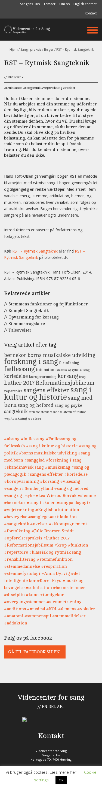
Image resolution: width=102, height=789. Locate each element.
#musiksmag (57, 467)
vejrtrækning (52, 88)
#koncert (35, 594)
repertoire (13, 391)
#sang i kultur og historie (52, 446)
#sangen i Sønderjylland (28, 488)
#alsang (12, 438)
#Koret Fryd (49, 580)
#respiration (54, 566)
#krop (60, 545)
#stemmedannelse (22, 566)
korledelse (16, 376)
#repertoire (16, 552)
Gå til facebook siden (34, 652)
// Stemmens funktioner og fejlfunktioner (46, 304)
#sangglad (34, 460)
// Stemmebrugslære (24, 323)
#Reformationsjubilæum (28, 545)
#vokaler (86, 608)
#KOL (51, 608)
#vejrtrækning (19, 509)
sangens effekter (46, 390)
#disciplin (14, 594)
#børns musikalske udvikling (48, 453)
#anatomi (13, 616)
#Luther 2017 (56, 538)
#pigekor (54, 594)
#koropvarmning (21, 481)
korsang (68, 376)
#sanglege (38, 516)
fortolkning (69, 362)
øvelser (70, 88)
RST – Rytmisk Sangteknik (35, 251)
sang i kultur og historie (47, 393)
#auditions (15, 608)
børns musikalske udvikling (61, 355)
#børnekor (15, 502)
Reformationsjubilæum (65, 383)
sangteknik (33, 88)
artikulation (14, 88)
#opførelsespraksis (23, 538)
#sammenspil (37, 616)
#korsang (49, 481)
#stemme (87, 495)
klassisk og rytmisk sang (73, 370)
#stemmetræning (64, 601)
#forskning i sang (64, 460)
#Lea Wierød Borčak (56, 495)
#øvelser (39, 523)
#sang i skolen (41, 502)
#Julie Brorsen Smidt (53, 531)
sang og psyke (68, 405)
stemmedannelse (51, 412)
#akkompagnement (68, 523)
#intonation (67, 509)
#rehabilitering (20, 559)
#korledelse (76, 474)
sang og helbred (35, 405)
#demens (67, 608)
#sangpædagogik (74, 502)
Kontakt (91, 13)
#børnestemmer (69, 587)
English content (85, 4)
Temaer (49, 4)
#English (44, 509)
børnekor (15, 355)
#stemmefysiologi (22, 573)
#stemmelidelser (69, 616)
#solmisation (39, 587)
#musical (36, 608)
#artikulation (63, 516)
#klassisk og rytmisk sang (55, 552)
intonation (45, 370)
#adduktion (15, 623)
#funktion (78, 545)
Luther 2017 (19, 383)
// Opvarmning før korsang (31, 317)
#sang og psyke (19, 495)
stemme (34, 412)
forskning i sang (31, 361)
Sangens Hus (30, 4)
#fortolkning (17, 531)
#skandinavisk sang (24, 467)
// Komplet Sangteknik (26, 310)
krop (82, 377)
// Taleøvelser (18, 330)
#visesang (70, 481)
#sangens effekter (45, 474)
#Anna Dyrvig (55, 573)
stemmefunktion (74, 412)
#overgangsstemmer (24, 601)
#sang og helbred (71, 488)
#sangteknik (16, 523)
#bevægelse (15, 516)
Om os (64, 4)
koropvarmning (43, 376)
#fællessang (33, 438)
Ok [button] (61, 780)
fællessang (19, 369)
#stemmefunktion (55, 559)
